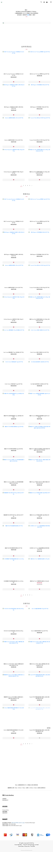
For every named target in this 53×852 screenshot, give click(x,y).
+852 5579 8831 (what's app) (18, 822)
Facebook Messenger (30, 822)
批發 (3, 825)
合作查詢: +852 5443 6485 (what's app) (13, 825)
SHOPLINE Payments (28, 850)
